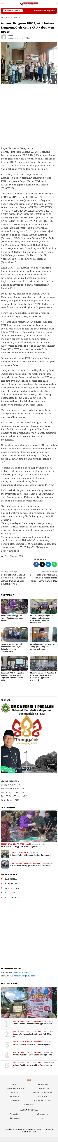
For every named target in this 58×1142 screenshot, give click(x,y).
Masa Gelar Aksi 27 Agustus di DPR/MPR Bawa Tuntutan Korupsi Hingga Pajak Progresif (43, 676)
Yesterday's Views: (10, 788)
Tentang (43, 1084)
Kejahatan (11, 883)
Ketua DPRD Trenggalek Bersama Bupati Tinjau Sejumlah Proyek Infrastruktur (11, 648)
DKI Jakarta (12, 897)
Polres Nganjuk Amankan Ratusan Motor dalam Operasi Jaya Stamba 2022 (43, 576)
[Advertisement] (29, 115)
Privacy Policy (42, 1100)
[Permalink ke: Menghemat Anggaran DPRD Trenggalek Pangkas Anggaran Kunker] (43, 634)
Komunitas (42, 1088)
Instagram (44, 1114)
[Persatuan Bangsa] (29, 4)
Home (15, 1084)
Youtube (16, 1118)
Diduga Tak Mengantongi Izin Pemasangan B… (32, 1066)
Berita (4, 844)
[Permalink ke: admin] (3, 37)
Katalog (28, 1104)
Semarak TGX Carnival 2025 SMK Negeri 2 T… (33, 1044)
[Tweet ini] (42, 564)
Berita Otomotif (14, 888)
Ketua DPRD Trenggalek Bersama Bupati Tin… (31, 865)
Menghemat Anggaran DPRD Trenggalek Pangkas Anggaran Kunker (42, 646)
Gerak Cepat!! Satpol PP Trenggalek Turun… (33, 1023)
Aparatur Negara (42, 1092)
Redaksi (42, 1096)
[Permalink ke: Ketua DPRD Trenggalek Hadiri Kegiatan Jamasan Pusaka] (14, 606)
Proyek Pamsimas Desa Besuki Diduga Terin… (33, 1055)
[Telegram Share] (48, 564)
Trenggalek (25, 844)
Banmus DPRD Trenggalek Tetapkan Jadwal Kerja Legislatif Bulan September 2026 (13, 676)
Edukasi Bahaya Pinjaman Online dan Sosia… (30, 855)
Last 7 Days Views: (11, 792)
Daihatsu (10, 892)
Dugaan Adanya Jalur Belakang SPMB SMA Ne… (32, 1035)
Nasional (14, 1096)
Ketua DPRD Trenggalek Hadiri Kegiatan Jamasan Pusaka (12, 618)
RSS (44, 1118)
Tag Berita (11, 879)
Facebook (16, 1114)
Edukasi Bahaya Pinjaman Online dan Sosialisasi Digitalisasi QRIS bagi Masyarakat (41, 619)
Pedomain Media (15, 1088)
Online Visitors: (9, 781)
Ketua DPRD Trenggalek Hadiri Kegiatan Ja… (21, 846)
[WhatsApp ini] (54, 564)
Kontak (14, 1100)
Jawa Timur (13, 844)
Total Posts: (7, 800)
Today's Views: (9, 785)
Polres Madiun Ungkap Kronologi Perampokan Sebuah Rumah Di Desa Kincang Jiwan (13, 578)
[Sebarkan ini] (36, 564)
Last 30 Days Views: (11, 796)
